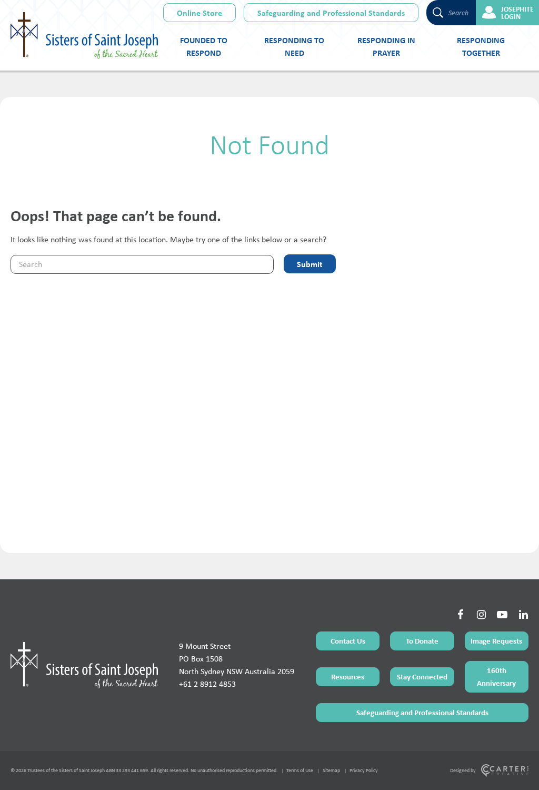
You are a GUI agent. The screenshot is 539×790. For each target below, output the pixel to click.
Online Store (199, 12)
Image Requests (496, 640)
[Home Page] (84, 665)
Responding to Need (294, 46)
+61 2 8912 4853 (207, 683)
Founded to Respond (203, 46)
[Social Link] (460, 614)
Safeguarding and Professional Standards (331, 12)
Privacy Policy (364, 770)
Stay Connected (422, 676)
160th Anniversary (496, 676)
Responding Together (481, 46)
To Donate (422, 640)
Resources (347, 676)
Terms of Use (299, 770)
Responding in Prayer (386, 46)
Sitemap (331, 770)
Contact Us (348, 640)
